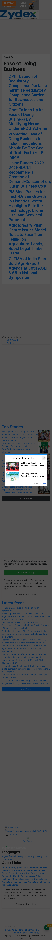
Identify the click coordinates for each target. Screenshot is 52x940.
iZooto (44, 483)
